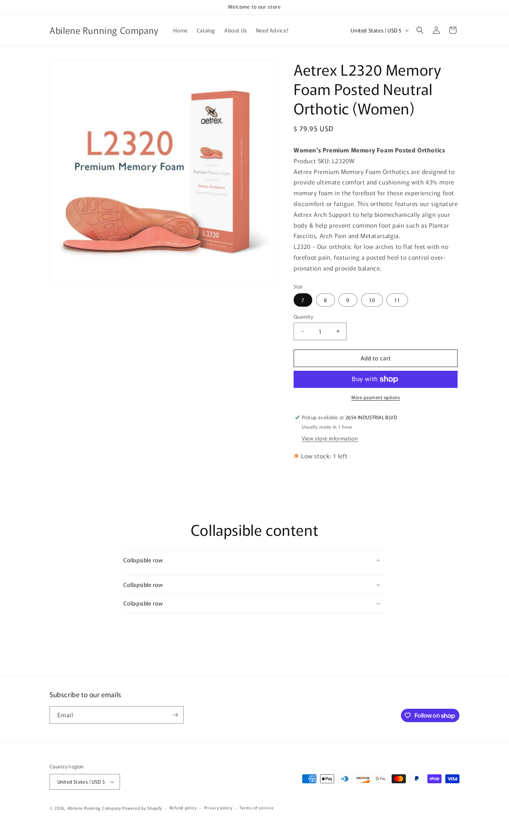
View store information (330, 438)
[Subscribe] (175, 715)
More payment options (375, 397)
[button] (420, 30)
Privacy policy (218, 807)
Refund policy (183, 807)
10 (372, 300)
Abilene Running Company (94, 808)
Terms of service (257, 807)
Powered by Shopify (142, 808)
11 (397, 300)
